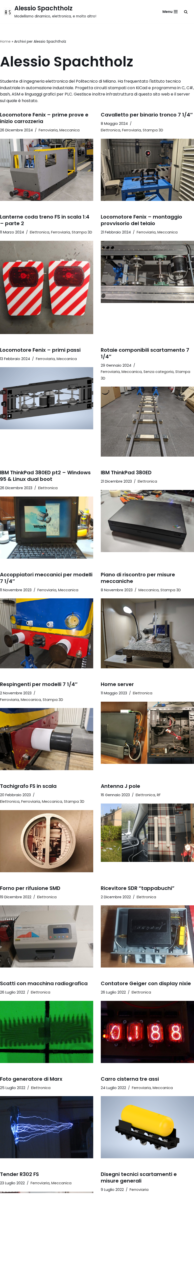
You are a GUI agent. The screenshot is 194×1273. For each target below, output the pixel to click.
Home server (117, 684)
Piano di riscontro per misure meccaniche (138, 578)
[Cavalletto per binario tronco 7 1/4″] (147, 170)
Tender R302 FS (19, 1174)
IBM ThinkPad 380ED (126, 472)
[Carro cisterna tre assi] (147, 1127)
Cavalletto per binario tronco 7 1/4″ (147, 114)
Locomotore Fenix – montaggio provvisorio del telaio (141, 220)
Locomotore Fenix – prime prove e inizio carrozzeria (44, 118)
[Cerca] (186, 12)
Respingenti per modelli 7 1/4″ (39, 684)
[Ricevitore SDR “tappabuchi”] (147, 936)
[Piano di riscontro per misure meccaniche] (147, 633)
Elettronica (110, 130)
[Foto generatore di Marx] (46, 1127)
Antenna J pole (120, 786)
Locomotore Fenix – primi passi (40, 349)
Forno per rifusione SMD (30, 888)
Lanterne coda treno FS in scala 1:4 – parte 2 (44, 220)
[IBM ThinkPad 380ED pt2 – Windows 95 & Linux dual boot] (46, 528)
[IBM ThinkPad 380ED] (147, 521)
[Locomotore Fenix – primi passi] (46, 398)
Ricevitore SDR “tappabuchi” (138, 888)
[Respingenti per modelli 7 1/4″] (46, 739)
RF (159, 794)
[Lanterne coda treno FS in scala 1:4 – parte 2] (46, 287)
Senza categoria (158, 371)
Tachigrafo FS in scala (28, 786)
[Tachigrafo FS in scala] (46, 841)
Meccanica (69, 130)
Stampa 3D (153, 130)
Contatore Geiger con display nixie (146, 983)
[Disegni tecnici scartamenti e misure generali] (147, 1229)
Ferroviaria (48, 130)
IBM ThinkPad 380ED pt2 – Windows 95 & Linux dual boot (45, 476)
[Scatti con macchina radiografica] (46, 1032)
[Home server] (147, 733)
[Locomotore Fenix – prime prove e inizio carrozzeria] (46, 170)
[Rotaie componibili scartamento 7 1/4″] (147, 422)
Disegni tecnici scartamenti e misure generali (139, 1177)
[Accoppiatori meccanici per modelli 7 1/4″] (46, 633)
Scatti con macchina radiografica (44, 983)
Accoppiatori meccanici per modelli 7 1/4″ (46, 578)
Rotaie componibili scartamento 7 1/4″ (145, 353)
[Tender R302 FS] (46, 1223)
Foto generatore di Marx (31, 1078)
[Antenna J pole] (147, 833)
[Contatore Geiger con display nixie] (147, 1032)
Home (5, 41)
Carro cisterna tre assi (130, 1078)
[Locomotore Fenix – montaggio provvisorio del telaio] (147, 272)
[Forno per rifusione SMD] (46, 936)
